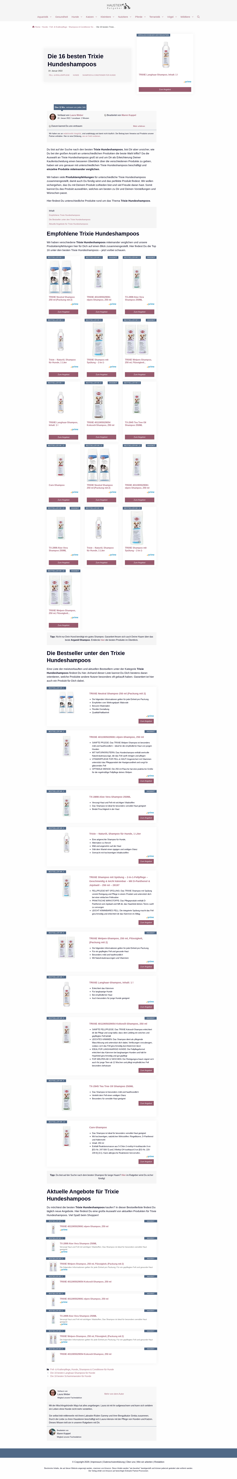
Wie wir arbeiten (145, 1462)
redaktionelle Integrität (72, 134)
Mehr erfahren (139, 126)
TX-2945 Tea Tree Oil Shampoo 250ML (135, 423)
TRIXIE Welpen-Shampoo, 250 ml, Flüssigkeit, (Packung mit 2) (116, 940)
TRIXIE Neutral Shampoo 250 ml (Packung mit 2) (62, 298)
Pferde (138, 17)
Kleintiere (106, 17)
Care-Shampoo (57, 485)
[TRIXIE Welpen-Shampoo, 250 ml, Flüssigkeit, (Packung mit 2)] (139, 340)
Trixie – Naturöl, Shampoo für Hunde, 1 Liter (62, 361)
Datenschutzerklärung (114, 1462)
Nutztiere (123, 17)
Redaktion (159, 1462)
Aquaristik (42, 17)
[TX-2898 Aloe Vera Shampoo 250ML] (139, 277)
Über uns (130, 1462)
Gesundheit (61, 17)
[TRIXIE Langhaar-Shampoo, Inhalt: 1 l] (169, 55)
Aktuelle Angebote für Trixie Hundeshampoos (68, 224)
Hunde (75, 17)
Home (37, 27)
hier (103, 640)
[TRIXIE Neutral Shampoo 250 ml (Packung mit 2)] (63, 277)
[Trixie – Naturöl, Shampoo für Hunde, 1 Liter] (63, 340)
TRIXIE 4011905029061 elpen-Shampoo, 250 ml (99, 298)
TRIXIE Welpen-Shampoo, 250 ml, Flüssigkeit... (138, 361)
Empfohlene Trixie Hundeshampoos (64, 215)
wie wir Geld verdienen (91, 136)
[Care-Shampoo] (63, 465)
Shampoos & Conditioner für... (82, 27)
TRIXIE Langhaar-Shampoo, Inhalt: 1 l (158, 75)
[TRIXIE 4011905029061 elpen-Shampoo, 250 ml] (101, 277)
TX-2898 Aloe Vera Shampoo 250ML (134, 298)
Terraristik (154, 17)
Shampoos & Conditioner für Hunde (99, 75)
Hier (124, 1175)
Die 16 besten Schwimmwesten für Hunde (70, 1376)
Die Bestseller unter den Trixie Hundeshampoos (69, 219)
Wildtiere (185, 17)
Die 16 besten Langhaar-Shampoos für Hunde (72, 1373)
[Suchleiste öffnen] (198, 17)
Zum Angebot (165, 89)
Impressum (96, 1462)
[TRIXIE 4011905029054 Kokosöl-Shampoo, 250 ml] (101, 402)
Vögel (170, 17)
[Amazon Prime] (187, 82)
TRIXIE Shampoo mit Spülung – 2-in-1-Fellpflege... (97, 361)
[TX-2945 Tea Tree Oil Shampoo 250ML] (139, 402)
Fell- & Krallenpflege (58, 27)
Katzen (90, 17)
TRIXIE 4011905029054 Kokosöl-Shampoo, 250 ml (100, 423)
